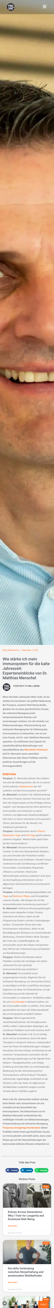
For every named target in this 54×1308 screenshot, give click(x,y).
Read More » (13, 1226)
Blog (5, 650)
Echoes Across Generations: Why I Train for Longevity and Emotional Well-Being (26, 1215)
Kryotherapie (18, 1002)
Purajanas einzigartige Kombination (21, 1128)
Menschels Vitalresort (36, 750)
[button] (12, 1170)
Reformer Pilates (21, 896)
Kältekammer (13, 650)
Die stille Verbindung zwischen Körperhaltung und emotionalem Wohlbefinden (25, 1272)
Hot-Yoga (30, 835)
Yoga (5, 896)
